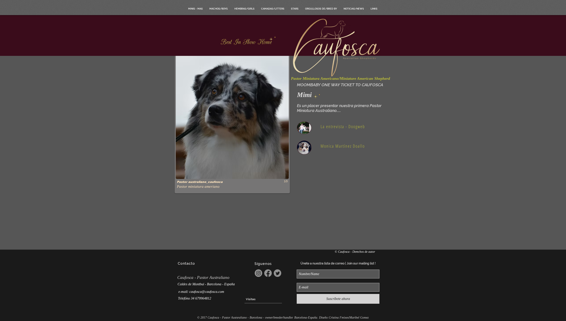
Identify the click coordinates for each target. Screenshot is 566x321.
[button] (232, 122)
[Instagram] (258, 273)
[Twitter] (277, 273)
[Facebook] (268, 273)
